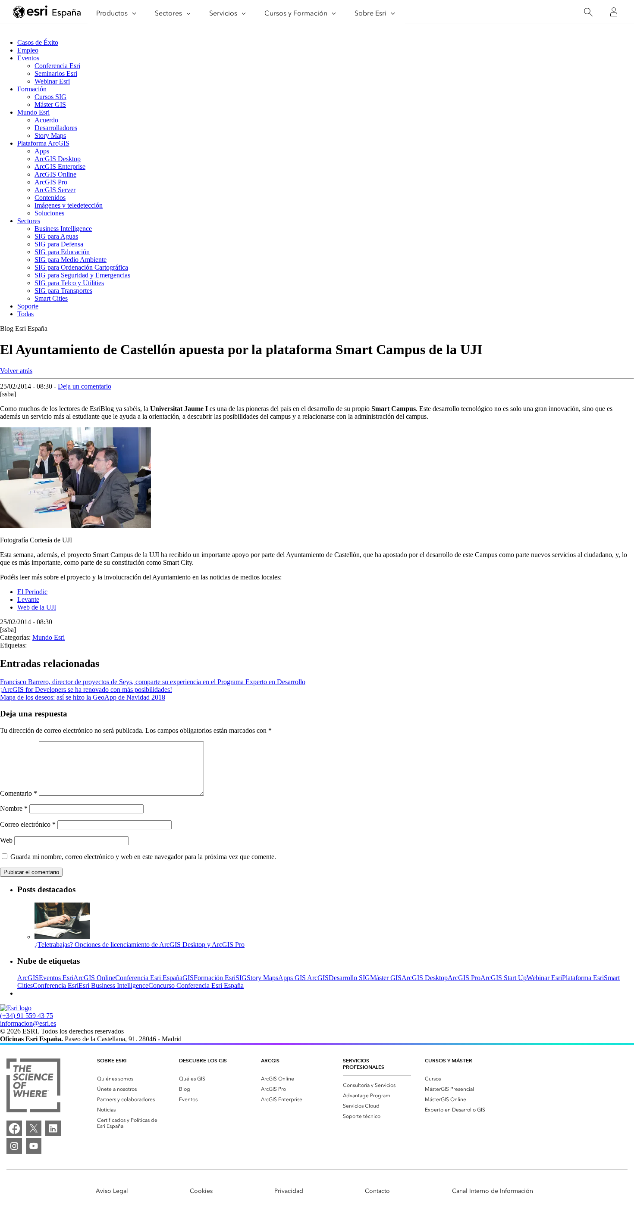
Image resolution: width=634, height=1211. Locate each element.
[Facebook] (14, 1128)
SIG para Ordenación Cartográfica (81, 267)
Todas (25, 314)
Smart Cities (51, 298)
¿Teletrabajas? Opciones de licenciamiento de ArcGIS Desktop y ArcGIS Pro (140, 944)
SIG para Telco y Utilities (69, 282)
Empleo (27, 50)
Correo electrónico (28, 824)
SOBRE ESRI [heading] (111, 1060)
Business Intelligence (63, 228)
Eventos (28, 58)
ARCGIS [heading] (270, 1060)
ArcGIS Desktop (58, 158)
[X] (33, 1128)
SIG (241, 977)
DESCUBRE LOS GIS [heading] (203, 1060)
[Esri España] (47, 12)
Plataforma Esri (583, 977)
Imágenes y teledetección (69, 205)
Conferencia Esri (57, 65)
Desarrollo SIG (349, 977)
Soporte (27, 306)
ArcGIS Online (55, 174)
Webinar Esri (52, 81)
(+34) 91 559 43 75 (26, 1015)
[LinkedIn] (53, 1128)
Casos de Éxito (37, 42)
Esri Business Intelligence (113, 985)
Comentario (18, 793)
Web (6, 840)
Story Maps (50, 135)
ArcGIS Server (55, 189)
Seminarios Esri (56, 73)
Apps (42, 151)
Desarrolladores (56, 127)
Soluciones (49, 213)
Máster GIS (50, 104)
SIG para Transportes (63, 290)
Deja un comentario (84, 386)
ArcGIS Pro (51, 182)
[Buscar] (588, 12)
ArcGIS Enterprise (60, 166)
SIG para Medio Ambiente (71, 259)
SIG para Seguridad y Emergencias (82, 275)
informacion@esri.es (28, 1023)
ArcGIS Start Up (503, 977)
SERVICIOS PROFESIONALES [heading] (363, 1063)
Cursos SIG (50, 96)
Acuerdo (46, 120)
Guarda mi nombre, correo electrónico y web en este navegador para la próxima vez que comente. (143, 856)
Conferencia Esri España (148, 977)
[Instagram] (14, 1146)
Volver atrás (16, 370)
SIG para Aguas (56, 236)
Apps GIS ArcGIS (303, 977)
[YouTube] (33, 1146)
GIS (188, 977)
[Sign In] (614, 12)
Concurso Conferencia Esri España (196, 985)
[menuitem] (131, 1079)
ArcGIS (28, 977)
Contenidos (50, 197)
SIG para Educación (62, 251)
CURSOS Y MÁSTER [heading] (448, 1060)
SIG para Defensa (59, 244)
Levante (28, 599)
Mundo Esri (33, 112)
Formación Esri (214, 977)
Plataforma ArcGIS (43, 143)
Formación (32, 89)
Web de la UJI (36, 607)
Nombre (14, 808)
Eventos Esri (56, 977)
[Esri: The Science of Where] (33, 1086)
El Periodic (32, 591)
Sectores (28, 220)
